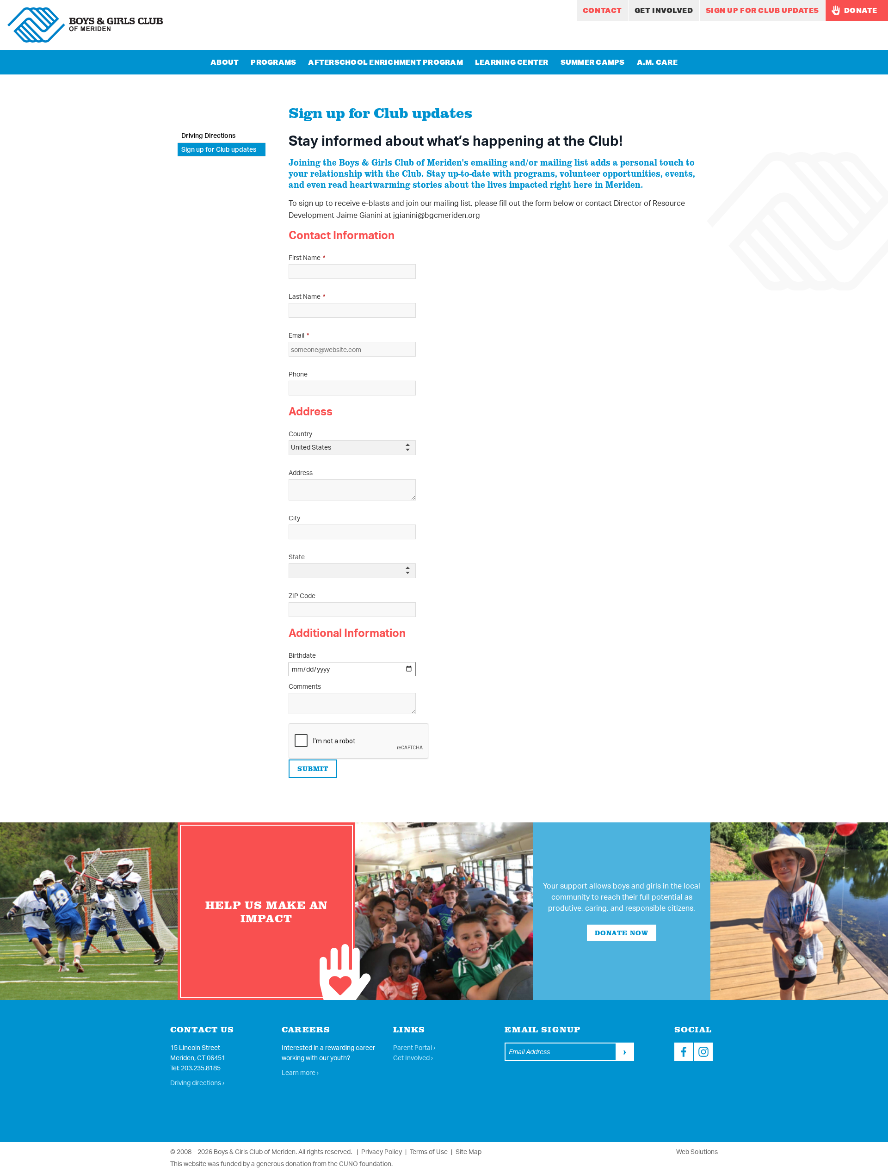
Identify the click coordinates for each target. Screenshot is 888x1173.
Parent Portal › (414, 1047)
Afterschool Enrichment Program (385, 62)
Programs (273, 62)
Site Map (468, 1151)
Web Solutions (697, 1151)
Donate (859, 10)
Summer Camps (593, 62)
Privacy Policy (381, 1151)
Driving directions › (197, 1083)
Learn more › (300, 1072)
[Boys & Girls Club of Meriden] (85, 25)
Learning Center (512, 62)
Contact (602, 10)
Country (300, 434)
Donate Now (621, 932)
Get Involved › (413, 1058)
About (224, 62)
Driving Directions (208, 135)
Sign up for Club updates (762, 10)
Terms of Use (429, 1151)
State (297, 557)
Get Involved (664, 10)
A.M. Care (657, 62)
